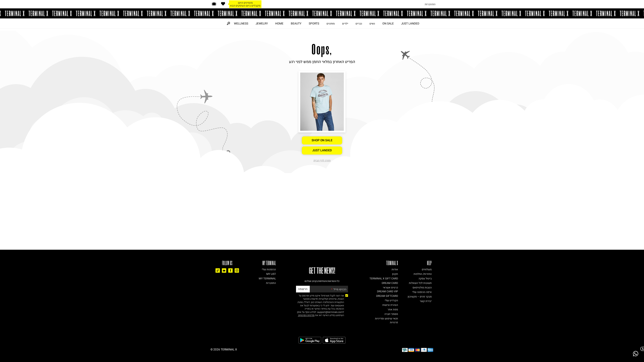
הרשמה (303, 289)
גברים (359, 23)
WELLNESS (241, 23)
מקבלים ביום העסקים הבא (245, 5)
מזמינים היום (245, 2)
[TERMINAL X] (322, 13)
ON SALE (388, 23)
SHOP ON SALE (322, 140)
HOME (279, 23)
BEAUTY (296, 23)
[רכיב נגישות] (641, 348)
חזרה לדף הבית (322, 160)
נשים (372, 23)
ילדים (345, 23)
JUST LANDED (410, 23)
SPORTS (314, 23)
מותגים (331, 23)
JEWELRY (262, 23)
